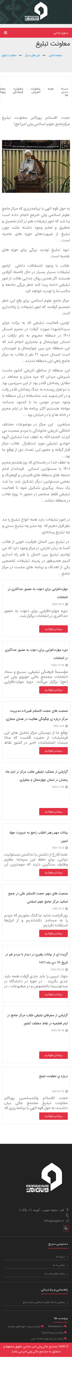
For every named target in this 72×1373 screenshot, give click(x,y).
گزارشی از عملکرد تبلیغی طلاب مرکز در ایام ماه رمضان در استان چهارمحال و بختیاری (37, 776)
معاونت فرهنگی (18, 90)
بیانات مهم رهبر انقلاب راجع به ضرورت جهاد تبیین (38, 836)
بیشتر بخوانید (53, 629)
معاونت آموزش (35, 90)
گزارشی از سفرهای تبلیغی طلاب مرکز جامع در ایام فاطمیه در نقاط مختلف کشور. (37, 1019)
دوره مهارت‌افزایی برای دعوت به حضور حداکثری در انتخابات (36, 654)
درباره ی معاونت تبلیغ (53, 1076)
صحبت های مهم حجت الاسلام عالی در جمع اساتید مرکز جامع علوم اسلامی (38, 897)
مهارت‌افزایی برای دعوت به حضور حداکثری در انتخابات (38, 593)
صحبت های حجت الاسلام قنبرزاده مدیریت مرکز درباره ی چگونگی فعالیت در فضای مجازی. (36, 715)
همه (51, 88)
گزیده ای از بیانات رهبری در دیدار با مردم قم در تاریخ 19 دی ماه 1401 (36, 958)
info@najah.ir (54, 1221)
